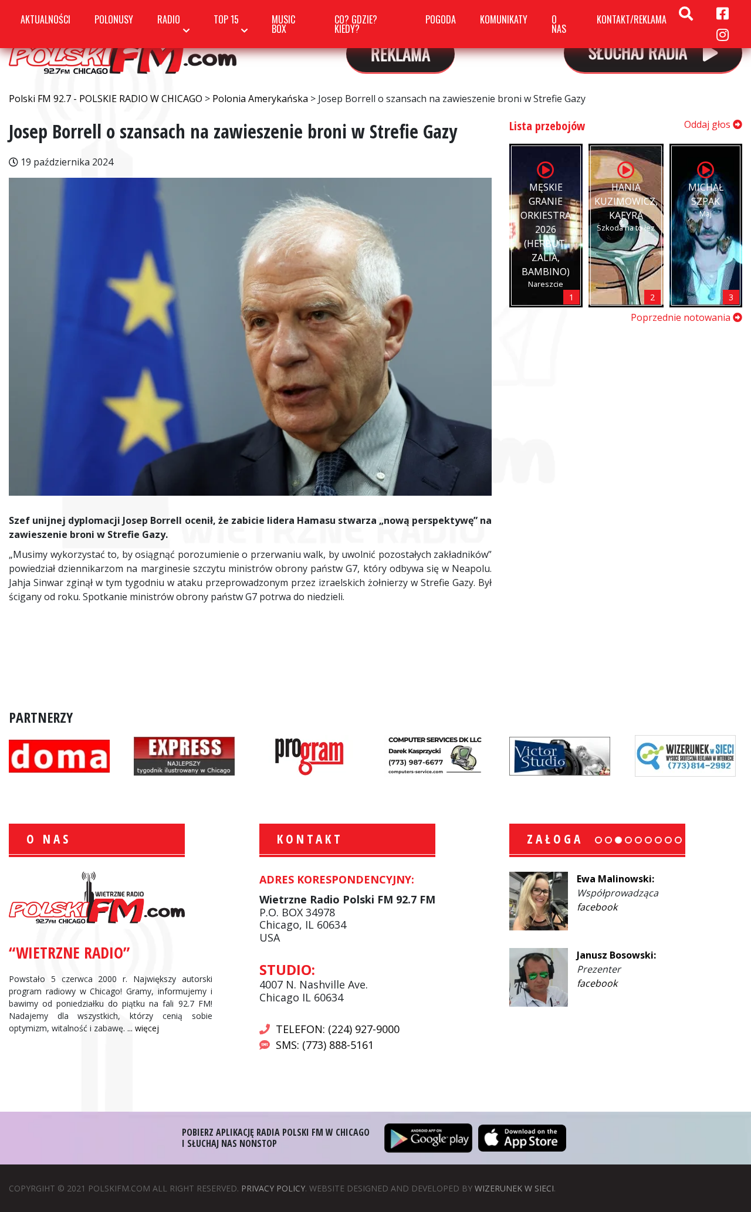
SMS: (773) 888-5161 (325, 1045)
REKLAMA (400, 53)
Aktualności (45, 19)
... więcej (143, 1028)
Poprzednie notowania (682, 317)
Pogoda (440, 19)
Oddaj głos (708, 124)
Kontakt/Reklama (632, 19)
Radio (168, 19)
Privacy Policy (273, 1188)
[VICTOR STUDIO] (559, 755)
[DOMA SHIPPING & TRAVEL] (59, 755)
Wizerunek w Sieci (514, 1188)
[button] (598, 840)
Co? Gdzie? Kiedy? (355, 24)
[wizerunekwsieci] (685, 755)
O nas (559, 24)
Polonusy (113, 19)
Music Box (283, 24)
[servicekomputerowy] (434, 755)
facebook (597, 906)
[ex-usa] (184, 755)
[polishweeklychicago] (309, 755)
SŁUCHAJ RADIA (639, 51)
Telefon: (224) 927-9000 (338, 1029)
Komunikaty (503, 19)
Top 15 (226, 19)
